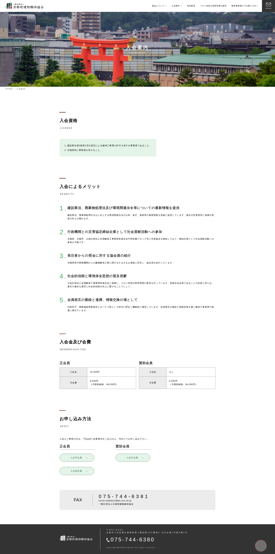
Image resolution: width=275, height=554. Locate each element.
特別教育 (191, 6)
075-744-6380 (133, 539)
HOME (9, 89)
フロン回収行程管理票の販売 (213, 6)
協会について (158, 6)
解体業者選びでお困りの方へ (245, 6)
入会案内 (175, 6)
